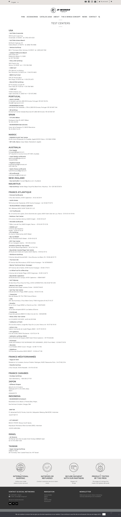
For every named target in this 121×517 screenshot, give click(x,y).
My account (104, 1)
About (56, 17)
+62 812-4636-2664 (14, 428)
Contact (93, 17)
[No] (119, 514)
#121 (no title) (47, 499)
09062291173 (13, 393)
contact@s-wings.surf (21, 496)
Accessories (32, 17)
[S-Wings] (60, 10)
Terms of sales (48, 495)
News (84, 17)
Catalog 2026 (46, 17)
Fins (23, 17)
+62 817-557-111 (13, 415)
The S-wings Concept (70, 17)
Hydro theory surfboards (18, 169)
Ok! (104, 514)
